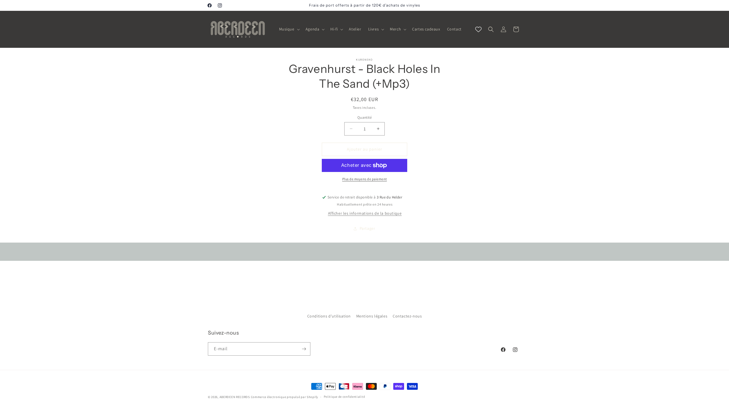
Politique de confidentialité (344, 397)
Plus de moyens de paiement (364, 179)
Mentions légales (372, 316)
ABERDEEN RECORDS (235, 397)
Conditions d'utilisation (329, 316)
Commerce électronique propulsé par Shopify (284, 397)
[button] (289, 29)
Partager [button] (367, 228)
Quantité (364, 117)
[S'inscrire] (304, 349)
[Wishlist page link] (478, 29)
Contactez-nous (407, 316)
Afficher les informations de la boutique (365, 213)
